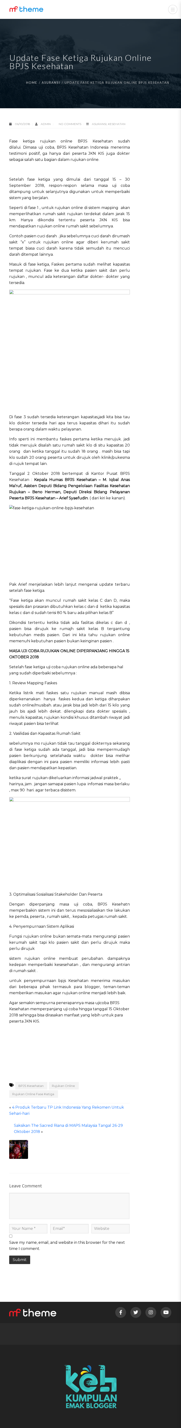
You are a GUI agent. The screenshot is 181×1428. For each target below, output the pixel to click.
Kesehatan (116, 124)
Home (31, 82)
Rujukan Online (63, 1086)
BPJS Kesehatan (31, 1086)
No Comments (70, 124)
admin (46, 124)
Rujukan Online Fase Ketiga (33, 1094)
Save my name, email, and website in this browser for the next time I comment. (67, 1245)
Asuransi (51, 82)
